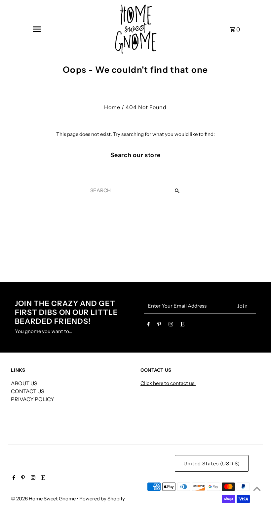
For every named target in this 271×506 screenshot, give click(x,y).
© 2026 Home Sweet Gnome (44, 498)
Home (112, 107)
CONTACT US (27, 391)
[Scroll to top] (257, 488)
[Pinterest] (159, 325)
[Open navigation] (36, 29)
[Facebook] (148, 325)
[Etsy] (182, 325)
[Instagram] (171, 325)
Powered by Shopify (102, 498)
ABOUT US (24, 383)
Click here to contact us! (168, 383)
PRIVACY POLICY (32, 399)
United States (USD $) (211, 463)
